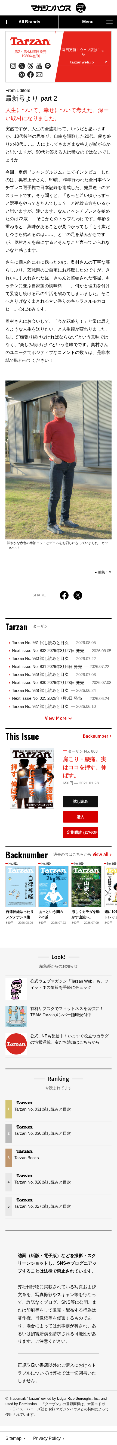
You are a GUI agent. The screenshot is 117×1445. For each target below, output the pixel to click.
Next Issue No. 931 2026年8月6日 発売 (60, 666)
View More (56, 718)
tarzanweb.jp (82, 62)
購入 (80, 817)
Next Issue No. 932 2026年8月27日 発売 (61, 650)
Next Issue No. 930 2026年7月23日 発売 (61, 682)
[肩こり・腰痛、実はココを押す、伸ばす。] (32, 778)
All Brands (29, 22)
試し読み (80, 801)
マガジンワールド (58, 8)
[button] (107, 893)
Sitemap (13, 1438)
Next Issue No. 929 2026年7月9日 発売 (60, 698)
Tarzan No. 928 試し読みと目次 (54, 690)
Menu (88, 22)
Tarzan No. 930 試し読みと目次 (54, 658)
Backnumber (95, 736)
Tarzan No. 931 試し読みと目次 (54, 642)
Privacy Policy (47, 1438)
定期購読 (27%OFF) (82, 832)
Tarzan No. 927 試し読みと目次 (54, 706)
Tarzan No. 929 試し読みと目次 (54, 674)
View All (100, 854)
